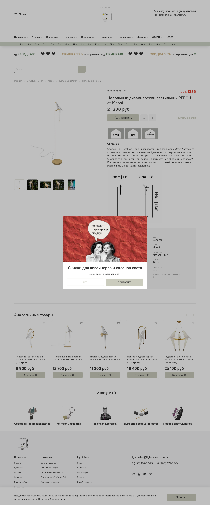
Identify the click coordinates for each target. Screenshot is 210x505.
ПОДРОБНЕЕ (124, 282)
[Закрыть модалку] (142, 220)
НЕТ (85, 282)
